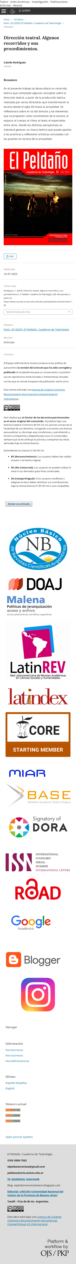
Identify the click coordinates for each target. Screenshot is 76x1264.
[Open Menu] (3, 11)
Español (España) (16, 1083)
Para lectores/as (14, 1050)
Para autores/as (14, 1055)
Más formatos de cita (18, 311)
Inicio (7, 19)
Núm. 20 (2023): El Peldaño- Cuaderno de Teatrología (32, 23)
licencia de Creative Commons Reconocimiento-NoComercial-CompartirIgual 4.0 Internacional (34, 394)
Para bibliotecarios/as (17, 1061)
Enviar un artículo (19, 503)
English (10, 1088)
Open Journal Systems (19, 1137)
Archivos (18, 19)
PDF (11, 256)
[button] (38, 447)
